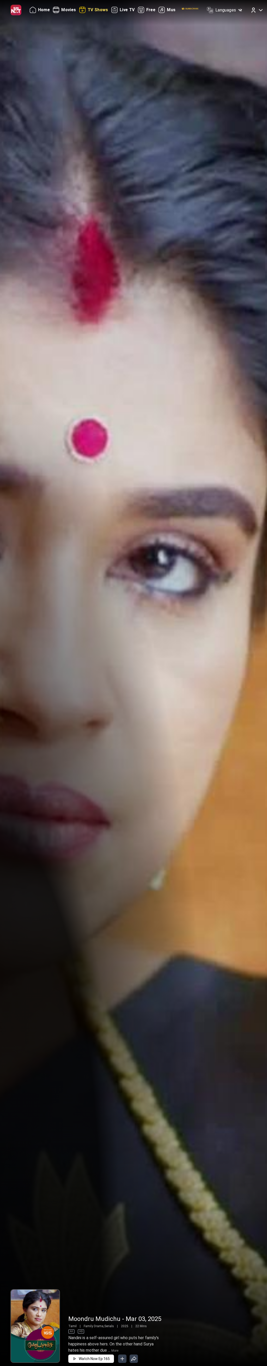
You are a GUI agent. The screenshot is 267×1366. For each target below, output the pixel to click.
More (114, 1350)
